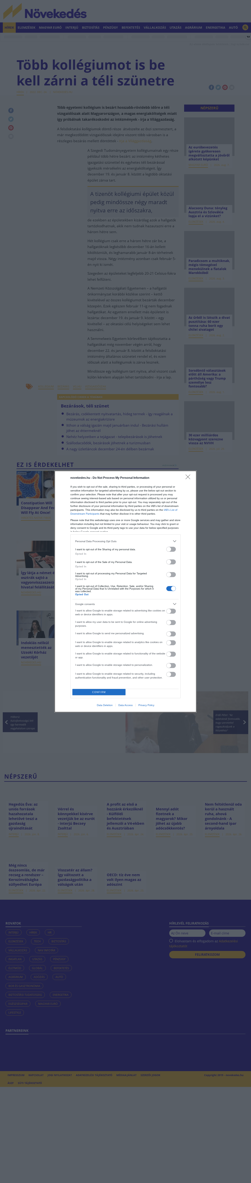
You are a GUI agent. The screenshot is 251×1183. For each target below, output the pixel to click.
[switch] (171, 549)
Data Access (125, 705)
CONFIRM (99, 692)
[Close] (189, 478)
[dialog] (125, 591)
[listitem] (125, 541)
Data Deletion (105, 705)
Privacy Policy (146, 705)
